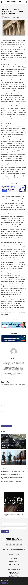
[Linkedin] (7, 544)
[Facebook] (14, 544)
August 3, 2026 (5, 447)
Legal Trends (13, 6)
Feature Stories (14, 557)
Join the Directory (14, 564)
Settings (6, 580)
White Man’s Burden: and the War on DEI (12, 485)
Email (3, 412)
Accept (4, 582)
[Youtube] (17, 544)
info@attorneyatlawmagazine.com (17, 549)
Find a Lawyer (14, 573)
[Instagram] (10, 544)
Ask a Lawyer (14, 575)
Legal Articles (7, 6)
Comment (3, 388)
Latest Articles (14, 558)
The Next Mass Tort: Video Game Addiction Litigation (13, 471)
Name (3, 405)
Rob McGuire (13, 358)
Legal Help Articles (14, 572)
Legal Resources (14, 563)
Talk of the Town (14, 559)
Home (3, 6)
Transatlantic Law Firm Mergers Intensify (11, 474)
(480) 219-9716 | (6, 549)
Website (3, 418)
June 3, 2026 (5, 463)
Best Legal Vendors (14, 561)
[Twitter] (21, 544)
